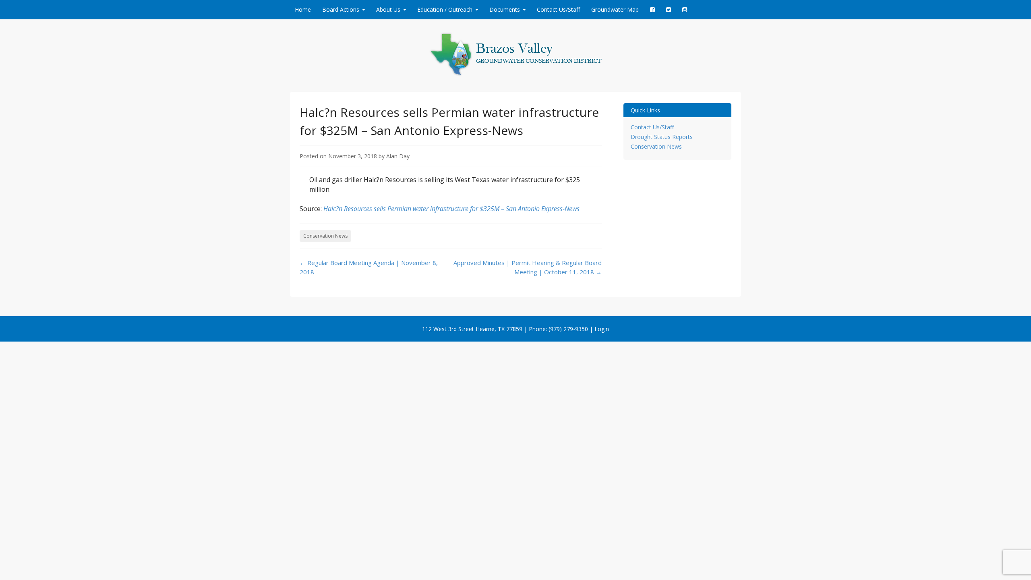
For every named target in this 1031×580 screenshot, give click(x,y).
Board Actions (340, 9)
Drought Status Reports (662, 137)
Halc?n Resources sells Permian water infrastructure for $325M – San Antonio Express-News (451, 208)
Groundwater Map (615, 9)
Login (601, 329)
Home (303, 9)
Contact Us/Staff (558, 9)
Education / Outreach (444, 9)
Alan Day (398, 156)
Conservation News (325, 235)
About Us (388, 9)
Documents (504, 9)
